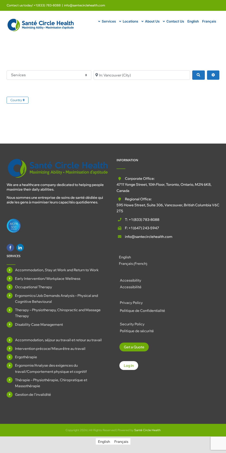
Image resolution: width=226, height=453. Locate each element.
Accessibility (130, 280)
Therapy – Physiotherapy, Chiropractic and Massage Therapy (58, 313)
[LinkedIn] (20, 247)
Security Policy (132, 324)
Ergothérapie (26, 357)
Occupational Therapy (33, 287)
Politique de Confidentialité (142, 310)
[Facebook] (10, 247)
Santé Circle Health (147, 430)
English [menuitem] (125, 257)
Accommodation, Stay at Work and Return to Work (57, 270)
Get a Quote (134, 347)
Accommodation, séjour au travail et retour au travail (58, 340)
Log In (129, 365)
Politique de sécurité (137, 331)
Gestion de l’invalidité (33, 394)
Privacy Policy (131, 302)
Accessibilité (130, 287)
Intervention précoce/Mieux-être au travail (50, 348)
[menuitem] (193, 21)
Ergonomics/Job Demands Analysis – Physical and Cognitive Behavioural (56, 298)
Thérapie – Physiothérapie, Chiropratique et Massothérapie (51, 383)
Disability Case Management (39, 324)
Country (16, 100)
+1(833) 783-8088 (47, 5)
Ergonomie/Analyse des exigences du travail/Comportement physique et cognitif (51, 368)
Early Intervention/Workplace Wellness (47, 278)
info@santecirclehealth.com (84, 5)
